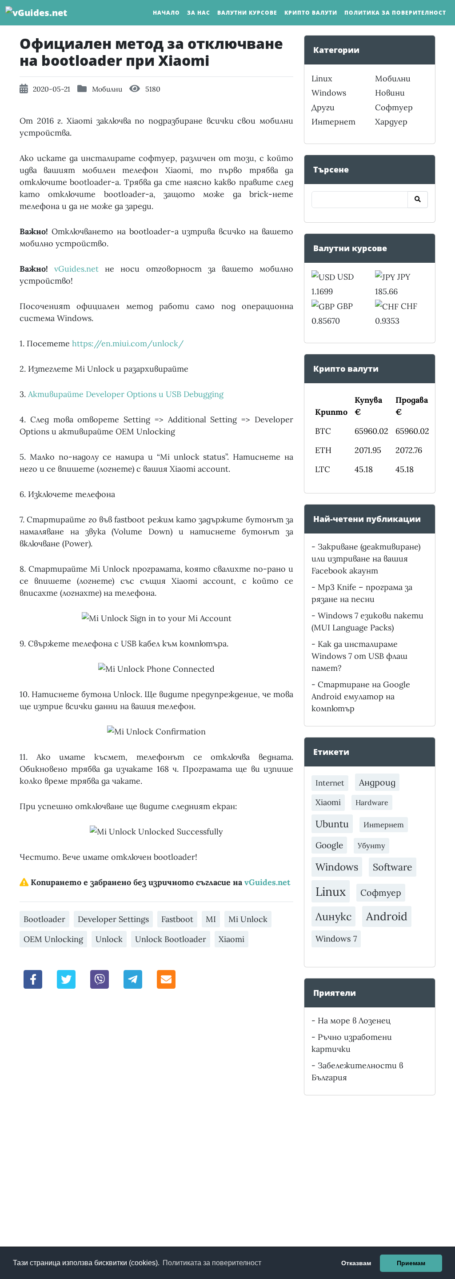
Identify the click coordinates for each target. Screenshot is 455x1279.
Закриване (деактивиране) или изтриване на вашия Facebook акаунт (365, 558)
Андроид (377, 782)
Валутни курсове (247, 12)
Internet (329, 783)
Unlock (109, 939)
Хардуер (391, 121)
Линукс (333, 916)
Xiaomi (231, 939)
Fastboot (177, 919)
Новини (390, 93)
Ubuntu (332, 824)
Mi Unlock (247, 919)
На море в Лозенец (354, 1020)
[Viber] (99, 979)
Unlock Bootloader (170, 939)
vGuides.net (76, 269)
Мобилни (107, 88)
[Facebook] (33, 979)
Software (392, 867)
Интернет (333, 121)
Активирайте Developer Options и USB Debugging (126, 394)
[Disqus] (156, 1120)
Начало (166, 12)
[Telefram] (133, 979)
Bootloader (44, 919)
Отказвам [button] (356, 1263)
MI (211, 919)
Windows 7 (336, 939)
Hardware (371, 802)
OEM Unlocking (53, 939)
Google (329, 845)
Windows (328, 93)
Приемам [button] (411, 1263)
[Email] (166, 979)
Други (323, 107)
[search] (417, 199)
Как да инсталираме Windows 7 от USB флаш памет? (359, 656)
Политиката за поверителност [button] (212, 1263)
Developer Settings (113, 919)
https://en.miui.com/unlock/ (128, 343)
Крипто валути (310, 12)
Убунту (371, 845)
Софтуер (394, 107)
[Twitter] (66, 979)
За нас (198, 12)
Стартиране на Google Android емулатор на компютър (360, 696)
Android (386, 916)
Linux (321, 78)
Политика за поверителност (395, 12)
